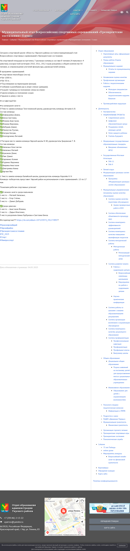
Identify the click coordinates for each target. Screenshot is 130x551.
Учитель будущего (115, 136)
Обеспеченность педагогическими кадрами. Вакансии (118, 95)
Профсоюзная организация (114, 80)
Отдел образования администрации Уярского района (12, 16)
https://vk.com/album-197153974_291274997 (37, 220)
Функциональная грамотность (114, 422)
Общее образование (111, 358)
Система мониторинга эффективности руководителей (116, 225)
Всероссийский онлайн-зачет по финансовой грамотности (117, 459)
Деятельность (61, 10)
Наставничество (109, 112)
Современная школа (116, 118)
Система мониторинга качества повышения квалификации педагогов (118, 234)
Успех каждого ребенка (117, 133)
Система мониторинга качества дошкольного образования (117, 332)
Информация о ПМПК (116, 411)
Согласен (122, 545)
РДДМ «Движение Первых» (114, 419)
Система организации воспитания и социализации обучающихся (119, 322)
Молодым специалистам (117, 89)
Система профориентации (118, 338)
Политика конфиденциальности (105, 481)
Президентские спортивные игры (116, 433)
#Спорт (3, 237)
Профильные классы (121, 350)
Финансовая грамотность (118, 425)
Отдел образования (41, 10)
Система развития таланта (118, 264)
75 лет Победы (109, 447)
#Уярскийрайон (6, 228)
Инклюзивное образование (119, 387)
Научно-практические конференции (118, 299)
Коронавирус (91, 10)
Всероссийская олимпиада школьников (124, 276)
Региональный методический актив (124, 256)
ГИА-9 (110, 164)
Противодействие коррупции (114, 103)
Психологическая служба (113, 439)
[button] (127, 12)
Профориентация (120, 347)
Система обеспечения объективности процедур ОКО (118, 216)
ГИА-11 (111, 161)
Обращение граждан (109, 10)
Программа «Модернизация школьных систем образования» (118, 181)
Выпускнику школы (120, 353)
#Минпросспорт (7, 240)
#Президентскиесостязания (12, 231)
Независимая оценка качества (115, 77)
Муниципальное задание (113, 66)
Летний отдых (108, 169)
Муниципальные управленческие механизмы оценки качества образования (116, 193)
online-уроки (108, 450)
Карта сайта (75, 14)
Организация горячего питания (115, 430)
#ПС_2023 (4, 234)
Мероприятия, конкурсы (112, 453)
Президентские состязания (113, 436)
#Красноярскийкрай (8, 225)
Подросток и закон (110, 416)
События (76, 10)
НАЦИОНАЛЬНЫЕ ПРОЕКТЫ (114, 115)
